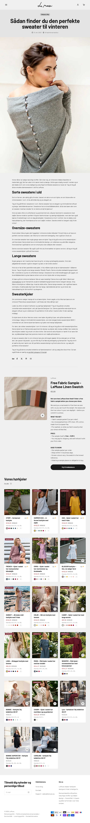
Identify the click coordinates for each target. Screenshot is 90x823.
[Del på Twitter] (21, 358)
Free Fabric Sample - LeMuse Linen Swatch (67, 385)
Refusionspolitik (9, 814)
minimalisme (16, 282)
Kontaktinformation (32, 816)
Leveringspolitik (19, 816)
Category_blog (45, 14)
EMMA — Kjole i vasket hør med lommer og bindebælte (41, 569)
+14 (20, 528)
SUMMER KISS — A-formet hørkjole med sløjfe (41, 520)
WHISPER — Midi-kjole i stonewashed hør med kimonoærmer (70, 663)
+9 (76, 625)
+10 (76, 528)
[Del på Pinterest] (26, 358)
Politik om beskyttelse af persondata (27, 814)
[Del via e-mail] (31, 358)
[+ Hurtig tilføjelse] (27, 512)
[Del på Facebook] (17, 358)
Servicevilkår (8, 816)
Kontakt (38, 790)
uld (21, 182)
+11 (48, 530)
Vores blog (39, 787)
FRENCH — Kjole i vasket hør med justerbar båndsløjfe (14, 569)
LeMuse (53, 378)
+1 (20, 719)
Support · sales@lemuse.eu (45, 794)
